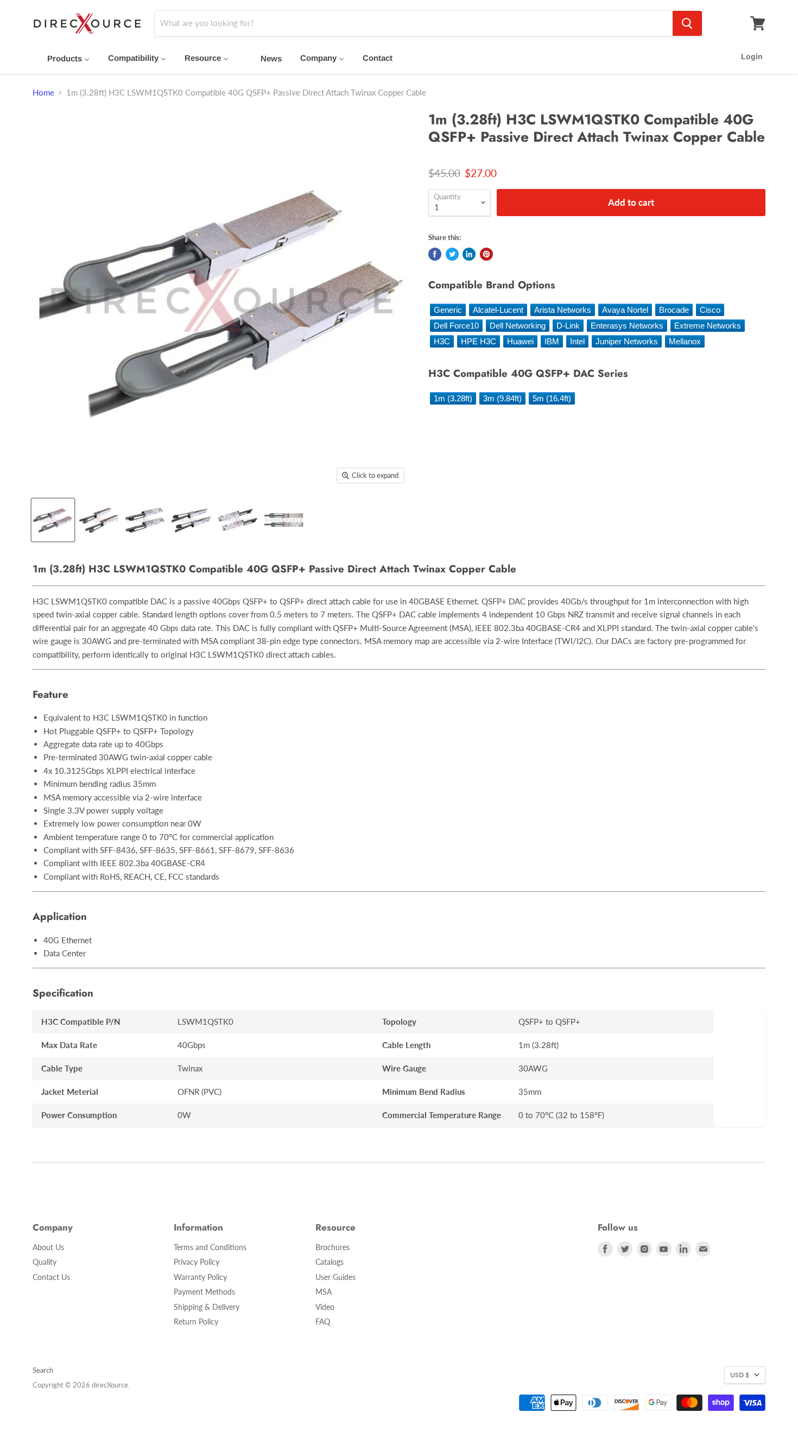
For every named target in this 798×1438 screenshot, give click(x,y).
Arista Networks (562, 309)
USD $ (739, 1375)
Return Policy (196, 1321)
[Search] (687, 23)
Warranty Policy (200, 1277)
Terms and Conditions (210, 1247)
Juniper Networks (627, 341)
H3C (442, 341)
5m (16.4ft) (552, 398)
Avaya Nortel (625, 309)
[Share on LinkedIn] (469, 254)
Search (43, 1370)
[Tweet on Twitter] (452, 254)
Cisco (710, 309)
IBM (551, 341)
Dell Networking (518, 325)
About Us (48, 1247)
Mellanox (685, 341)
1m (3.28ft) (453, 398)
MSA (323, 1291)
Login (752, 56)
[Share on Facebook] (434, 254)
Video (324, 1306)
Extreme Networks (707, 325)
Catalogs (329, 1261)
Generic (448, 309)
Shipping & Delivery (206, 1306)
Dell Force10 (456, 325)
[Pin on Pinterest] (486, 254)
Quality (44, 1261)
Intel (577, 341)
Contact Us (51, 1277)
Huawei (520, 341)
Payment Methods (204, 1291)
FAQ (322, 1321)
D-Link (568, 325)
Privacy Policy (196, 1261)
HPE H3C (478, 341)
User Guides (335, 1277)
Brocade (674, 309)
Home (43, 92)
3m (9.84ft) (502, 398)
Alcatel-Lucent (498, 309)
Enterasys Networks (627, 325)
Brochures (332, 1247)
